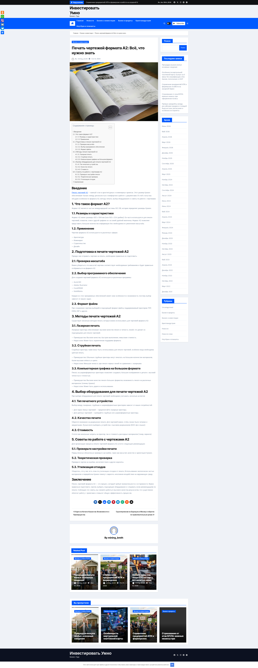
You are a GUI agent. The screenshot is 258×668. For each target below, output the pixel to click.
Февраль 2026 (167, 148)
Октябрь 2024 (167, 185)
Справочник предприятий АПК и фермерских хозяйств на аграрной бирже (113, 580)
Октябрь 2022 (167, 281)
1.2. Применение (83, 139)
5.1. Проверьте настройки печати (89, 174)
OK (172, 665)
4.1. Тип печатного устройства (88, 164)
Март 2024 (166, 222)
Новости (90, 21)
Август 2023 (166, 254)
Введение (77, 132)
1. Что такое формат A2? (83, 134)
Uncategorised (167, 307)
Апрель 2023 (167, 265)
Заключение (78, 182)
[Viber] (2, 21)
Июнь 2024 (166, 206)
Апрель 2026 (167, 137)
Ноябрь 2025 (167, 158)
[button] (187, 23)
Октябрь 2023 (167, 249)
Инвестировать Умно (84, 10)
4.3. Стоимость (83, 169)
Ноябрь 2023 (167, 244)
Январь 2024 (167, 233)
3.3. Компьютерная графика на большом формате (95, 159)
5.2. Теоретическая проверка (88, 177)
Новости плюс (167, 334)
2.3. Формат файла (84, 149)
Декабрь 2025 (167, 153)
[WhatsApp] (2, 16)
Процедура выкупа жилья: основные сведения (84, 578)
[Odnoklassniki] (2, 12)
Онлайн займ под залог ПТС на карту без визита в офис (142, 578)
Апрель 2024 (167, 217)
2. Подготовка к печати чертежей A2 (87, 142)
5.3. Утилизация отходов (86, 179)
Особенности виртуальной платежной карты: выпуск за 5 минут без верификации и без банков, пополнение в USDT (173, 75)
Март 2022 (166, 286)
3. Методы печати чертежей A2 (85, 152)
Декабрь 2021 (167, 292)
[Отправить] (2, 33)
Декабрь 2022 (167, 270)
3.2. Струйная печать (85, 157)
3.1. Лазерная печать (85, 154)
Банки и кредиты (125, 21)
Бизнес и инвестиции (106, 21)
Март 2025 (166, 174)
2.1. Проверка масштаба (86, 144)
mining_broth (83, 59)
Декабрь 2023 (167, 238)
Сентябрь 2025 (168, 164)
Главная (80, 21)
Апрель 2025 (167, 169)
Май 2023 (166, 260)
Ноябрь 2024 (167, 180)
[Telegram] (2, 29)
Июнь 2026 (166, 126)
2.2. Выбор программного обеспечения (91, 147)
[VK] (2, 25)
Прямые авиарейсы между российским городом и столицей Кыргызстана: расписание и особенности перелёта (174, 107)
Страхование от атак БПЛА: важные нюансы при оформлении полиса (172, 96)
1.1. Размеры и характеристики (88, 137)
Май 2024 (166, 212)
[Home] (72, 23)
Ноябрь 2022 (167, 276)
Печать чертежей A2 (80, 192)
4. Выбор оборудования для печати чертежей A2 (92, 162)
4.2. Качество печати (85, 167)
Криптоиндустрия (143, 21)
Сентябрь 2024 (168, 190)
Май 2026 (166, 132)
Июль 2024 (166, 201)
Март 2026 (166, 142)
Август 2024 (166, 196)
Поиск (167, 41)
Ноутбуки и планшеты (86, 26)
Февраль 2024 (167, 228)
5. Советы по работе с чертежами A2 (88, 172)
